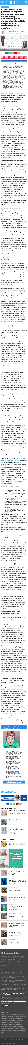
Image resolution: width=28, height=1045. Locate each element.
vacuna (17, 1028)
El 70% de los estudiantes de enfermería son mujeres (17, 820)
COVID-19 (4, 1016)
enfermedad (5, 1026)
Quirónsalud (20, 1020)
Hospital (4, 1028)
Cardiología (11, 1024)
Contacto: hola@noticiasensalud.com (11, 961)
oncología (4, 1024)
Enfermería (4, 791)
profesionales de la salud (18, 1030)
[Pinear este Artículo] (15, 53)
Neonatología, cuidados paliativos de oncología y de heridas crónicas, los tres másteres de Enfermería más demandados (17, 831)
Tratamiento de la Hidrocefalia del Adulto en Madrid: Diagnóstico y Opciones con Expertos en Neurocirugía (17, 813)
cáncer (17, 1016)
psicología (11, 1018)
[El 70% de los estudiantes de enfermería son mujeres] (4, 822)
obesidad (23, 1028)
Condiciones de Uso (15, 1041)
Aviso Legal (7, 1039)
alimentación (5, 1022)
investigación (14, 1014)
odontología (11, 1028)
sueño (3, 1030)
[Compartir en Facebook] (6, 53)
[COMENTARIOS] (21, 53)
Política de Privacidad (17, 1039)
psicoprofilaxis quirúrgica (9, 792)
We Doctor (16, 772)
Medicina (8, 1030)
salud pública (12, 1020)
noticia (10, 791)
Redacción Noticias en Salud (16, 31)
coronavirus (10, 1016)
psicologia (4, 1020)
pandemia (18, 1024)
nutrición (22, 1016)
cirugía (19, 790)
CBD (3, 1032)
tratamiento (12, 1026)
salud (8, 1014)
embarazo (20, 1026)
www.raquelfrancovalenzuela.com (11, 460)
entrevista (22, 1014)
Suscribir (5, 1005)
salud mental (19, 1018)
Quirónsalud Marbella (15, 1022)
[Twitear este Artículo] (9, 53)
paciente (15, 791)
